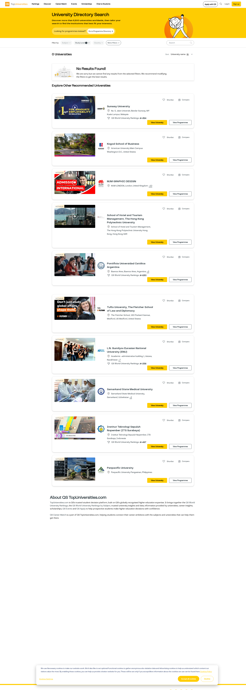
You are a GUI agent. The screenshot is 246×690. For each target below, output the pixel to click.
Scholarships (86, 4)
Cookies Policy (206, 671)
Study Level (81, 43)
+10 (150, 185)
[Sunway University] (101, 108)
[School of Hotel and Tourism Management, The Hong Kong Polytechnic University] (101, 217)
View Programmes (180, 122)
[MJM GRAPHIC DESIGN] (101, 183)
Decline (207, 679)
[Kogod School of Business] (101, 146)
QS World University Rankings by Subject (91, 505)
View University (157, 122)
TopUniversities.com (59, 502)
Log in (227, 4)
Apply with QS (210, 4)
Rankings (35, 4)
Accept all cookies (188, 679)
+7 (119, 360)
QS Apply (81, 508)
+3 (148, 271)
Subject (65, 43)
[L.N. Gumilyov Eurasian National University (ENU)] (101, 350)
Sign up (236, 4)
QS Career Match (58, 515)
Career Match (61, 4)
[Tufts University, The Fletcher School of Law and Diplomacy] (101, 309)
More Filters (113, 43)
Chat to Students (103, 4)
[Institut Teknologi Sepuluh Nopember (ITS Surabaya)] (101, 428)
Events (74, 4)
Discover (47, 4)
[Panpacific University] (101, 470)
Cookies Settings (46, 679)
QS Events (67, 508)
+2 (131, 397)
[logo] (16, 4)
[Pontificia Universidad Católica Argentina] (101, 265)
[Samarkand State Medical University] (101, 391)
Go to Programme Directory (100, 31)
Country (97, 43)
